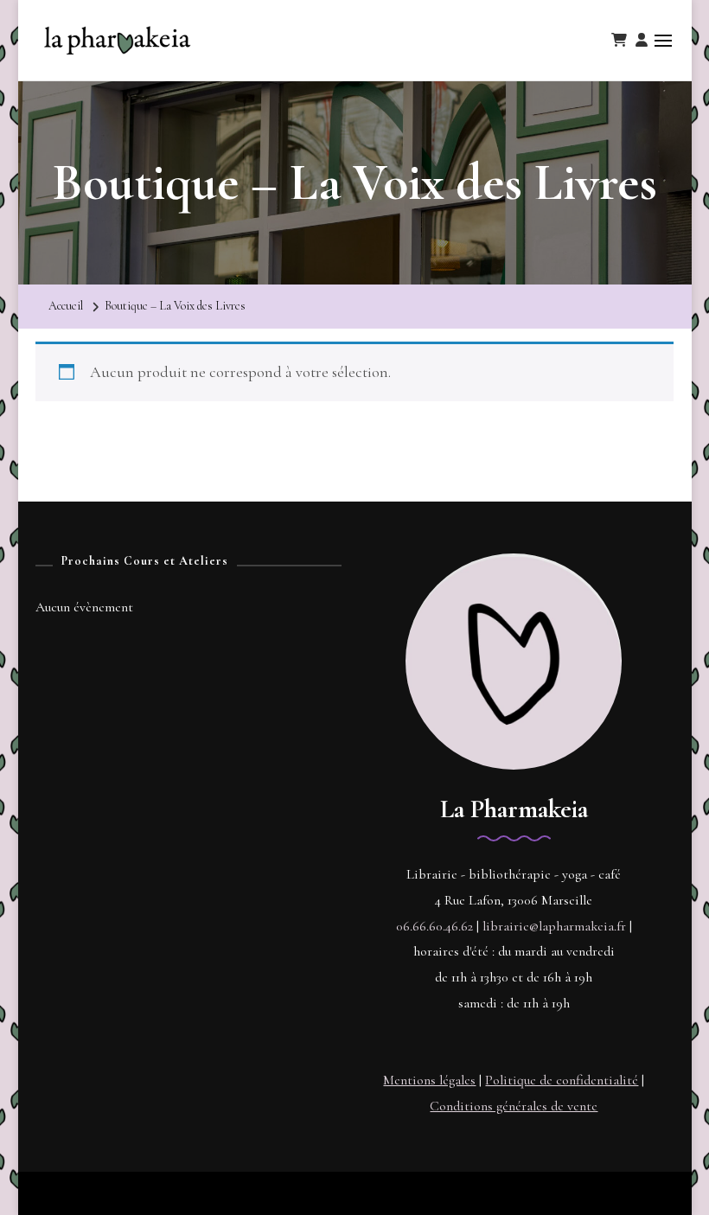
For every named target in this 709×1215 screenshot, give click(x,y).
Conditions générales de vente (513, 1106)
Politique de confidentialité (561, 1080)
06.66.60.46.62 (434, 926)
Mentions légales (429, 1080)
